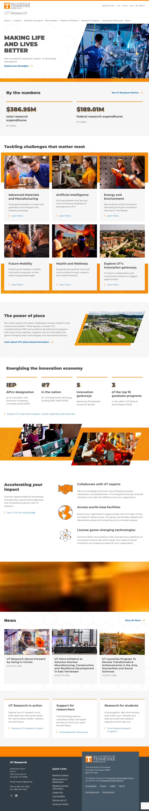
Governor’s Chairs (60, 804)
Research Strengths (33, 20)
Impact (17, 20)
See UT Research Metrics (125, 92)
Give (132, 6)
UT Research (15, 13)
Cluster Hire (57, 792)
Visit (119, 6)
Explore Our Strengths (16, 66)
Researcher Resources (112, 20)
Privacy (103, 786)
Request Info (108, 6)
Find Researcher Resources (73, 732)
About (7, 20)
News (127, 20)
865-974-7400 (20, 789)
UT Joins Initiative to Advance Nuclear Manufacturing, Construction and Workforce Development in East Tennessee (74, 665)
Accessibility (91, 786)
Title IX (122, 786)
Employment (108, 792)
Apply (125, 6)
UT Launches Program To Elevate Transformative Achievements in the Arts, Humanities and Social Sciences (120, 665)
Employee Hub (92, 792)
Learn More (17, 215)
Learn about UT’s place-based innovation (26, 342)
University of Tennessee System (121, 778)
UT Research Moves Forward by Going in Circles (26, 660)
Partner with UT (59, 800)
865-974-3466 (23, 786)
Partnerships (51, 20)
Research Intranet (60, 775)
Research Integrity (90, 20)
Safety (112, 786)
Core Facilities (58, 796)
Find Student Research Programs (119, 730)
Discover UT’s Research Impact (27, 728)
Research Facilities (69, 20)
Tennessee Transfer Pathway (112, 781)
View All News (133, 620)
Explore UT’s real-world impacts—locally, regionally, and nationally (41, 414)
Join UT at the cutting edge (21, 512)
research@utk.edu (24, 782)
